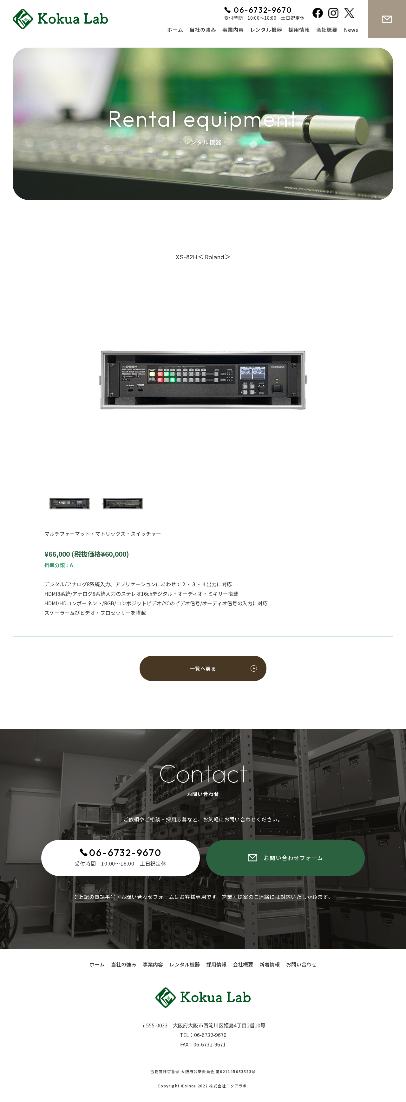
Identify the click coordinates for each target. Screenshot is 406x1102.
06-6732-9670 (125, 852)
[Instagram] (335, 14)
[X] (350, 14)
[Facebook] (319, 14)
